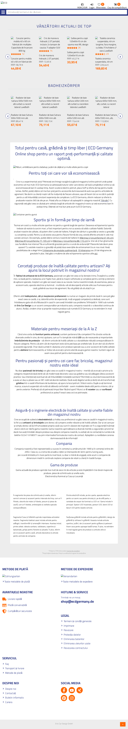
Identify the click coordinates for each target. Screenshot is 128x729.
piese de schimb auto (61, 473)
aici (95, 253)
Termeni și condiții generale (77, 621)
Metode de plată (13, 673)
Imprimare (69, 626)
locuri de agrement (58, 288)
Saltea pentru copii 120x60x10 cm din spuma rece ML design (77, 55)
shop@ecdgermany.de (77, 601)
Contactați (10, 693)
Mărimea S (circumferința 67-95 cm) (96, 237)
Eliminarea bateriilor (74, 639)
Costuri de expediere (73, 551)
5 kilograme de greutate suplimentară (59, 250)
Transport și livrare (14, 668)
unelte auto (79, 473)
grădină (41, 288)
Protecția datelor (72, 634)
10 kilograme (84, 250)
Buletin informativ (14, 697)
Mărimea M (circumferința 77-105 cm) (33, 241)
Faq (7, 664)
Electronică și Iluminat (55, 476)
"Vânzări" (105, 200)
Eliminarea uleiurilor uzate (77, 643)
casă (35, 288)
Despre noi (10, 689)
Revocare (68, 630)
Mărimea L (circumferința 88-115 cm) (70, 241)
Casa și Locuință (75, 476)
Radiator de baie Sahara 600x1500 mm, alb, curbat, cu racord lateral (106, 118)
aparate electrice (36, 285)
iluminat (50, 285)
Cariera (8, 702)
